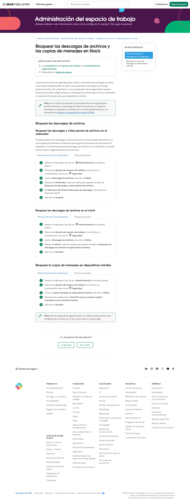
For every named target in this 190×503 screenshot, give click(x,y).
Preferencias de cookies (65, 493)
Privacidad (38, 493)
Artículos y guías (44, 4)
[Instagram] (151, 369)
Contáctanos (162, 4)
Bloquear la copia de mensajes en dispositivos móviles (137, 63)
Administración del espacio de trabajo (77, 38)
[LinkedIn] (146, 369)
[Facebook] (157, 369)
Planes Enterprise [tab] (82, 155)
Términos (49, 493)
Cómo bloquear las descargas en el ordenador (137, 55)
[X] (162, 369)
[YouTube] (168, 369)
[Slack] (19, 432)
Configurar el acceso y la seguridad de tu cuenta (117, 38)
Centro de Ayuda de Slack (48, 38)
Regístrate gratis (179, 4)
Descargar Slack (22, 493)
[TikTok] (173, 369)
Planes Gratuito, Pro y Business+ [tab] (53, 155)
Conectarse (145, 4)
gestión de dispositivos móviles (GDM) (76, 112)
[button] (66, 345)
